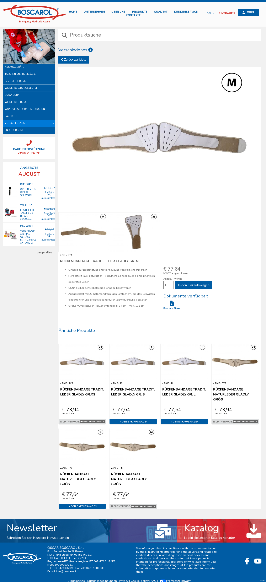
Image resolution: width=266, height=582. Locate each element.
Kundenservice (186, 12)
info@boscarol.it (66, 571)
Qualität (160, 12)
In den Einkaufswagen (193, 285)
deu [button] (209, 13)
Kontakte (133, 15)
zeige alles (44, 252)
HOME (73, 12)
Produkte (139, 12)
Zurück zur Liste (74, 59)
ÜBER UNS (118, 12)
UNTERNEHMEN (94, 12)
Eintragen (227, 13)
